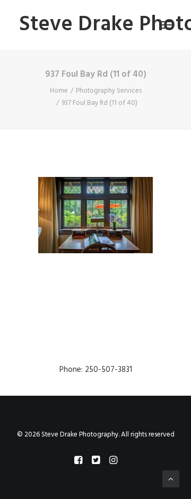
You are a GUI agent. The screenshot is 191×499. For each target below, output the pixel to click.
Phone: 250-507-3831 (95, 369)
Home (59, 90)
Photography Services (109, 90)
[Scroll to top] (170, 479)
